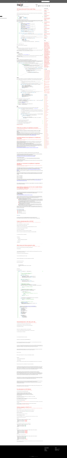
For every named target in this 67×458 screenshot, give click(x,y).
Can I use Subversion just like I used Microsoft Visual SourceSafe (47, 22)
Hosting (29, 139)
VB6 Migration (28, 165)
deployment (21, 129)
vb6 (46, 61)
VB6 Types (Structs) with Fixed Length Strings (26, 9)
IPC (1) (46, 119)
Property (45, 56)
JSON (47, 53)
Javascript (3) (46, 120)
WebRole (45, 66)
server (46, 56)
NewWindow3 (48, 54)
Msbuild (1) (46, 125)
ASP (47, 45)
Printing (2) (46, 130)
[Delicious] (39, 6)
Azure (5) (46, 101)
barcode (45, 46)
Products (45, 449)
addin (46, 44)
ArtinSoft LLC (33, 456)
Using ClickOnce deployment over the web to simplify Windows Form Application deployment (29, 187)
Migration (24, 139)
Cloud (47, 47)
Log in (27, 1)
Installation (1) (46, 118)
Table (48, 59)
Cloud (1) (46, 104)
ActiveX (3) (46, 97)
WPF (25, 139)
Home (17, 1)
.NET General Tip (46, 43)
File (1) (46, 113)
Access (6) (46, 96)
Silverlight (40, 139)
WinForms (33, 165)
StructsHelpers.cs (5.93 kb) (19, 124)
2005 (48, 43)
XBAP (19, 129)
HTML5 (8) (46, 115)
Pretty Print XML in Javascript (46, 37)
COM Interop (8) (47, 106)
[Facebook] (41, 6)
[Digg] (36, 6)
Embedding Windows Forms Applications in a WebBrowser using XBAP (29, 138)
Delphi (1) (46, 111)
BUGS (48, 46)
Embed (38, 139)
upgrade (45, 60)
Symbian (46, 59)
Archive (21, 1)
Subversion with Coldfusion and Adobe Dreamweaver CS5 (47, 29)
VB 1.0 (47, 60)
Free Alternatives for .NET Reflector (24, 389)
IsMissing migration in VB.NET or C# (24, 407)
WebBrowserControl (46, 65)
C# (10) (46, 102)
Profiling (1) (46, 131)
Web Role (47, 64)
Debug (45, 49)
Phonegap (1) (46, 127)
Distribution (18, 129)
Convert (49, 48)
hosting (46, 52)
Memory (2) (46, 123)
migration (34, 139)
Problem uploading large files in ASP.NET (25, 221)
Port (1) (46, 128)
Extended (45, 51)
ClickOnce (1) (46, 103)
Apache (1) (46, 98)
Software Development (47, 57)
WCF (44, 64)
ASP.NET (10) (46, 100)
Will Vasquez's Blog (47, 77)
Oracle (45, 55)
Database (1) (46, 110)
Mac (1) (46, 122)
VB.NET (45, 61)
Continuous (45, 48)
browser (47, 46)
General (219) (46, 114)
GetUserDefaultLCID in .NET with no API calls (26, 321)
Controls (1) (46, 107)
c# (44, 47)
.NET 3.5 (45, 42)
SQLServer (48, 58)
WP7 (44, 67)
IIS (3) (46, 117)
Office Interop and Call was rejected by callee (26, 245)
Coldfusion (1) (46, 105)
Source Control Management (46, 57)
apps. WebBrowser (36, 139)
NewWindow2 (45, 54)
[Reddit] (45, 6)
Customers (45, 450)
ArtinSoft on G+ (56, 449)
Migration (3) (46, 124)
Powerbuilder (32, 139)
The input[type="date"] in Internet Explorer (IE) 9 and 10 (47, 25)
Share (48, 56)
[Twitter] (49, 6)
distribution (23, 189)
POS (47, 55)
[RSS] (47, 6)
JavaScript (45, 53)
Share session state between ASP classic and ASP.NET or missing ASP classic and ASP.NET (47, 19)
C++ (45, 47)
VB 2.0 (49, 60)
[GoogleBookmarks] (43, 6)
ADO (47, 44)
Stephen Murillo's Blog (47, 71)
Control (47, 48)
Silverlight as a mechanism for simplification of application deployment (28, 164)
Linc (48, 53)
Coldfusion (49, 47)
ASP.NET (23, 165)
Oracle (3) (46, 126)
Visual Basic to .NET (48, 63)
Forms (45, 52)
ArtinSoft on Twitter (57, 450)
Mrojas (22, 139)
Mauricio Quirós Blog (47, 70)
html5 (48, 52)
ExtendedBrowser (48, 51)
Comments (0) (18, 10)
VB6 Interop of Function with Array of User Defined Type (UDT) (47, 34)
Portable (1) (46, 129)
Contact (24, 1)
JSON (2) (46, 121)
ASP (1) (46, 99)
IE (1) (45, 116)
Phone (46, 55)
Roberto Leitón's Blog (47, 78)
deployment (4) (46, 112)
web (45, 64)
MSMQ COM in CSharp (46, 31)
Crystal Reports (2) (47, 109)
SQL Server (45, 58)
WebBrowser (31, 165)
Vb (46, 60)
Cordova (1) (46, 108)
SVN (44, 59)
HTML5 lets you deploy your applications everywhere (27, 127)
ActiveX (45, 44)
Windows (20, 189)
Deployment (18, 189)
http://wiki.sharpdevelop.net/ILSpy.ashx (25, 401)
